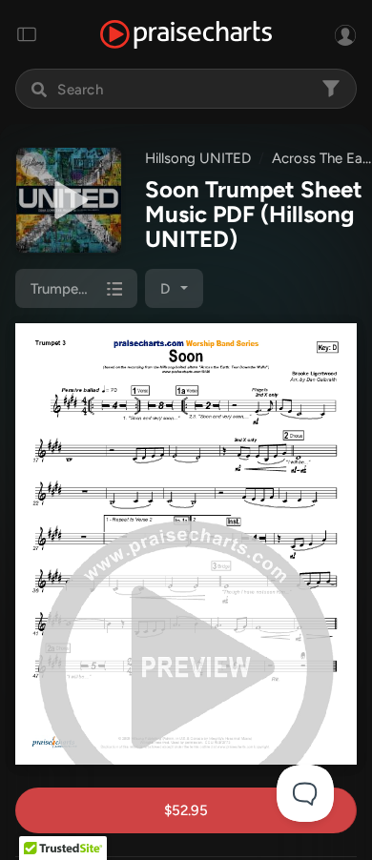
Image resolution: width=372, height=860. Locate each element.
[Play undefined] (68, 200)
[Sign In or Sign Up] (345, 34)
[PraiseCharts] (186, 35)
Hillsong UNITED (198, 158)
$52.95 (186, 810)
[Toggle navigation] (26, 34)
